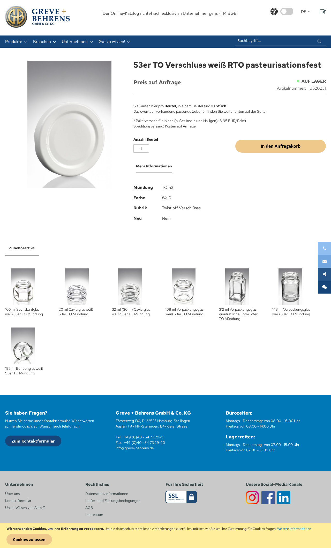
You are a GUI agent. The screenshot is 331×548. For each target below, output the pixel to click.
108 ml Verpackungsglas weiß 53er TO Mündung (185, 311)
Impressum (94, 514)
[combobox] (280, 40)
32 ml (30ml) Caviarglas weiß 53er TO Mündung (131, 311)
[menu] (97, 41)
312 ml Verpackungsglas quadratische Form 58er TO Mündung (238, 314)
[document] (166, 535)
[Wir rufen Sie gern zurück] (324, 287)
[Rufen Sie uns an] (324, 248)
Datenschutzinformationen (106, 493)
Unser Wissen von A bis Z (25, 507)
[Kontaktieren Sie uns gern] (324, 261)
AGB (89, 507)
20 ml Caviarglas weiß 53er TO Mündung (76, 311)
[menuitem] (14, 41)
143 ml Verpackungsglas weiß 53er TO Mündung (291, 311)
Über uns (12, 493)
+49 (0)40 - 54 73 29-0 (143, 437)
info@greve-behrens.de (135, 448)
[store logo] (37, 17)
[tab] (152, 168)
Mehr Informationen (154, 166)
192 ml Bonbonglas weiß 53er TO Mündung (24, 370)
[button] (306, 12)
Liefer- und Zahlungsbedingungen (112, 500)
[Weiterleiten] (324, 274)
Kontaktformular (18, 500)
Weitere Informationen (294, 528)
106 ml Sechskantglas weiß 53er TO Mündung (24, 311)
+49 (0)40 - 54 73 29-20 (144, 442)
